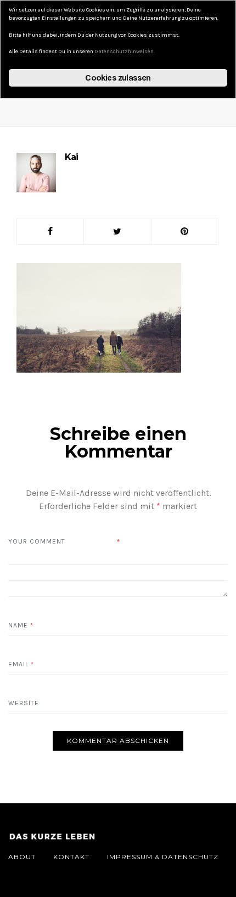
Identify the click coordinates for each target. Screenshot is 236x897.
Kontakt (71, 857)
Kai (71, 157)
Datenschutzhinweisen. (124, 51)
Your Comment (36, 541)
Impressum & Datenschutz (162, 857)
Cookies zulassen (117, 77)
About (22, 857)
